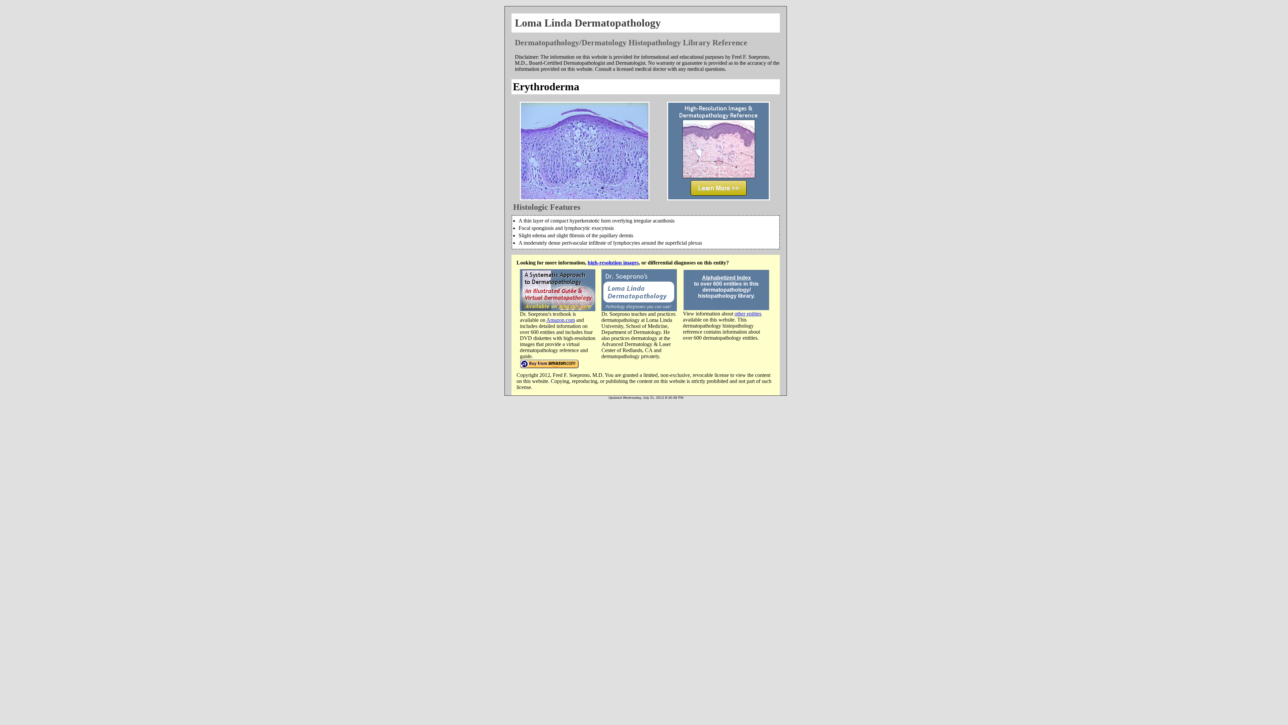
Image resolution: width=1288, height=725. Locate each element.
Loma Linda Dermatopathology (588, 23)
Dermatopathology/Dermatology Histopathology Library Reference (631, 42)
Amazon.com (560, 320)
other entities (748, 314)
